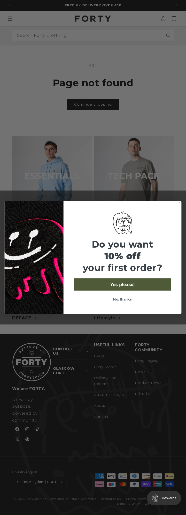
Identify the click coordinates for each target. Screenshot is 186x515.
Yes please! (122, 284)
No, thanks (122, 299)
